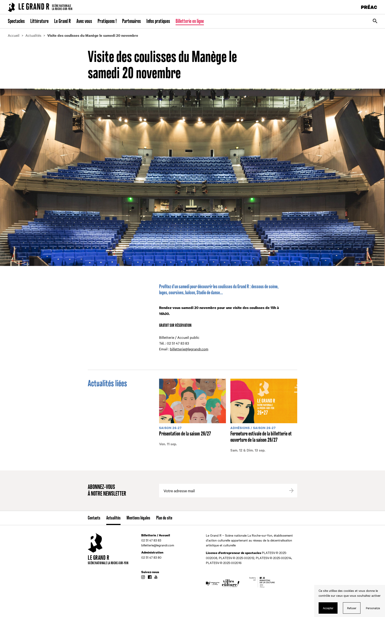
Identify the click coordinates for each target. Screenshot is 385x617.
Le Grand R (62, 21)
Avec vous (84, 21)
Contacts (94, 518)
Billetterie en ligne (190, 21)
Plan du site (164, 518)
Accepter (328, 608)
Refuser (351, 608)
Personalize (373, 608)
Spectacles (16, 21)
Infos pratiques (158, 21)
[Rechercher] (375, 21)
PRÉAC (369, 7)
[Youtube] (155, 577)
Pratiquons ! (107, 21)
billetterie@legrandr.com (189, 348)
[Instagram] (143, 577)
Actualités (113, 518)
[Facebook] (149, 577)
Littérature (39, 21)
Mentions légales (138, 518)
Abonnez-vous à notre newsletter (107, 490)
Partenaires (131, 21)
